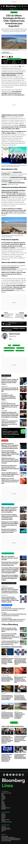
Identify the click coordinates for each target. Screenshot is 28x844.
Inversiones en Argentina (9, 350)
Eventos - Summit (4, 836)
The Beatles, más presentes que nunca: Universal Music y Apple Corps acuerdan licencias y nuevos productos (7, 740)
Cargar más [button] (14, 722)
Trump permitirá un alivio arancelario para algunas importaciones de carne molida (7, 679)
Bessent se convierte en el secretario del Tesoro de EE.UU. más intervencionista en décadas (10, 468)
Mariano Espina (6, 52)
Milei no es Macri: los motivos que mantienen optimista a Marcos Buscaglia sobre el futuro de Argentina (9, 510)
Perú (2, 800)
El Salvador (3, 806)
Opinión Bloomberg (7, 605)
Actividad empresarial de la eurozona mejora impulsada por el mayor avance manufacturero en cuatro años (7, 715)
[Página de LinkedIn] (17, 775)
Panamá (2, 803)
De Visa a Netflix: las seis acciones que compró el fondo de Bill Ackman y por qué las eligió (10, 406)
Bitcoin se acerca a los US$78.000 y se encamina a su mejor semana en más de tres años (10, 481)
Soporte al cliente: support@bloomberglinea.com (10, 839)
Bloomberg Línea (16, 345)
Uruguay (3, 804)
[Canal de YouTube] (10, 775)
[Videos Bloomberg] (14, 624)
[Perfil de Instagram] (13, 775)
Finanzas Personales (5, 819)
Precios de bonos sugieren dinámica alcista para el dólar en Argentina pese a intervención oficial (9, 517)
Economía (3, 813)
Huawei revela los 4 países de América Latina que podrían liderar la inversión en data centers (9, 382)
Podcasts (3, 820)
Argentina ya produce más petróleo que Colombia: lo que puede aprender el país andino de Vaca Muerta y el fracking (9, 415)
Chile (2, 799)
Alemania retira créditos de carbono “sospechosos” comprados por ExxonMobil (19, 715)
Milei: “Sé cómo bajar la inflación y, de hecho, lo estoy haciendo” (9, 558)
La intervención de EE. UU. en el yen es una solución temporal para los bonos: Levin (10, 642)
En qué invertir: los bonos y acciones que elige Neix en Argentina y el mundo (9, 530)
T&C (2, 831)
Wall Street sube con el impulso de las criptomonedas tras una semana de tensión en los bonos (10, 460)
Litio (9, 345)
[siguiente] (26, 316)
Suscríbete (3, 826)
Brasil (2, 794)
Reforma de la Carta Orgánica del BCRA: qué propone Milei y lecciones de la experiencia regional (9, 524)
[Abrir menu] (1, 6)
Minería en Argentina (20, 350)
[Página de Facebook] (4, 775)
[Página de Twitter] (7, 775)
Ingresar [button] (25, 6)
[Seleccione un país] (3, 6)
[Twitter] (12, 339)
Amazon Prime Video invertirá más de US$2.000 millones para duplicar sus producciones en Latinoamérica (6, 758)
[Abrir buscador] (22, 6)
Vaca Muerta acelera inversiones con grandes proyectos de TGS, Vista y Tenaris (8, 397)
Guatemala (3, 808)
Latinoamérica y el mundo (6, 792)
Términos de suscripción (6, 829)
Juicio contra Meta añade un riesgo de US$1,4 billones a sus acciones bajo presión (10, 474)
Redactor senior (12, 336)
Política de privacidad (5, 827)
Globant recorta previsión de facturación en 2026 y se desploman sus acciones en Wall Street (9, 423)
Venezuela (3, 798)
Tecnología (3, 830)
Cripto (2, 818)
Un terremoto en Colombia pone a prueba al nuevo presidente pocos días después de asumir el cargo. (10, 636)
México (2, 795)
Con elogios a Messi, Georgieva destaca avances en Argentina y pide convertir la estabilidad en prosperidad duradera (10, 570)
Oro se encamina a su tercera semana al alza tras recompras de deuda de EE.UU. (7, 697)
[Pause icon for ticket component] (1, 9)
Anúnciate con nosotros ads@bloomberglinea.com (11, 838)
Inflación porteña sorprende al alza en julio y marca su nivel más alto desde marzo (10, 563)
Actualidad (3, 817)
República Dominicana (5, 807)
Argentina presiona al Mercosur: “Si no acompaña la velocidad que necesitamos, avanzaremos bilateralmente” (9, 446)
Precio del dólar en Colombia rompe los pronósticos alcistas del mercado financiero (20, 697)
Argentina (14, 12)
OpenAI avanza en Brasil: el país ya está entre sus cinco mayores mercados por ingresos (8, 315)
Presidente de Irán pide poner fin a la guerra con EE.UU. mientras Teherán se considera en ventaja (7, 661)
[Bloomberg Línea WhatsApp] (14, 433)
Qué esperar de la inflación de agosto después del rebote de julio (9, 389)
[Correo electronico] (10, 339)
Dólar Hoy (3, 816)
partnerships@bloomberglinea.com (8, 837)
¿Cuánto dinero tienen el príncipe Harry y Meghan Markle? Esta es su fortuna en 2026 (20, 756)
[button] (3, 57)
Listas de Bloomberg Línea (6, 821)
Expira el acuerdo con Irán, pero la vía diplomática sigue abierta (9, 629)
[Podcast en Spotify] (23, 775)
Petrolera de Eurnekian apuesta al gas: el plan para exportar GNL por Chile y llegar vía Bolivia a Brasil (19, 316)
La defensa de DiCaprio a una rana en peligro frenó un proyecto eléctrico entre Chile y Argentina (20, 739)
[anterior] (2, 316)
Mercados (3, 815)
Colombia (3, 797)
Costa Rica (3, 805)
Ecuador (3, 802)
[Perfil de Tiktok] (20, 775)
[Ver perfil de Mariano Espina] (5, 336)
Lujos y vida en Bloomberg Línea (12, 726)
